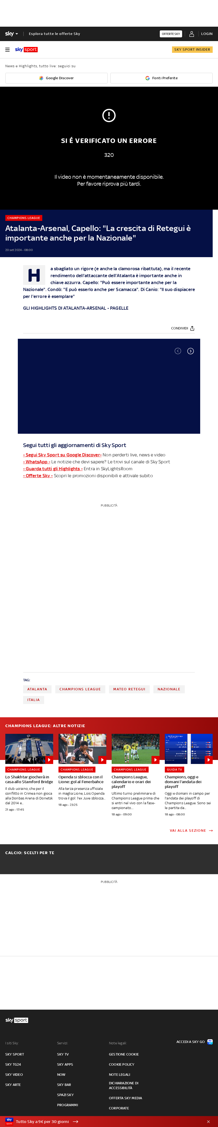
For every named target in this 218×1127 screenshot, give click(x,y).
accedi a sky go (191, 1042)
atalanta (37, 689)
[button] (190, 351)
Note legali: (118, 1043)
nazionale (169, 689)
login (207, 34)
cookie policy (122, 1064)
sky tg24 (13, 1064)
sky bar (64, 1085)
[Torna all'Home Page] (26, 49)
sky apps (65, 1064)
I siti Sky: (12, 1043)
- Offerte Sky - (38, 475)
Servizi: (62, 1043)
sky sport (14, 1054)
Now (61, 1075)
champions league (80, 689)
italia (33, 700)
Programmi (67, 1105)
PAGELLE (119, 308)
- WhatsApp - (36, 461)
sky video (14, 1075)
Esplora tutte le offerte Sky (54, 34)
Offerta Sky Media (125, 1098)
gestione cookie (124, 1054)
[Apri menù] (7, 49)
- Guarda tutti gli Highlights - (53, 468)
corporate (119, 1108)
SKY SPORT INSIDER (192, 49)
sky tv (63, 1054)
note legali (119, 1075)
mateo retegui (129, 689)
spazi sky (65, 1095)
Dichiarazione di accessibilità (123, 1085)
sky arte (13, 1085)
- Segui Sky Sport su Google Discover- (62, 454)
